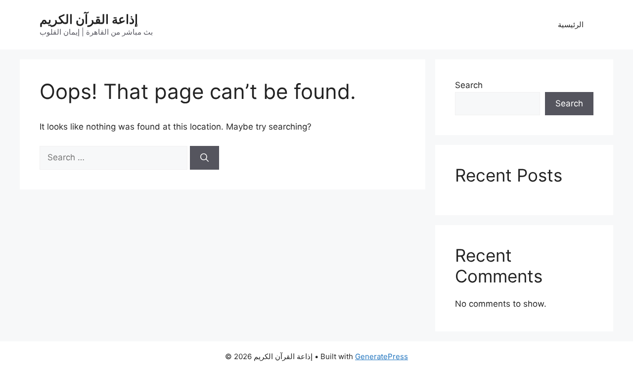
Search (469, 85)
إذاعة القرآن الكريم (89, 19)
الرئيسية (571, 24)
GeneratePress (381, 356)
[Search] (204, 158)
